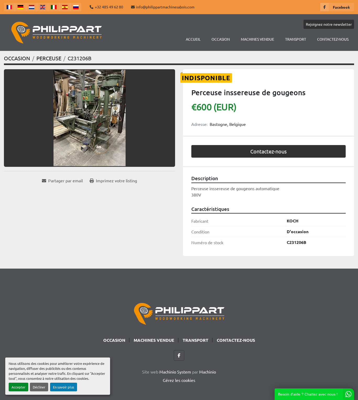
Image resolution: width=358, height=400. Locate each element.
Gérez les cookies (179, 380)
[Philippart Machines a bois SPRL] (179, 313)
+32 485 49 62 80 (109, 6)
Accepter (18, 387)
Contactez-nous (268, 151)
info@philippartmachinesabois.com (165, 6)
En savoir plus (63, 387)
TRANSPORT (295, 39)
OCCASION (220, 39)
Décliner (39, 387)
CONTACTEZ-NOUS (333, 39)
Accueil (193, 39)
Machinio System (175, 371)
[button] (220, 39)
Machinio (207, 371)
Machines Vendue (257, 39)
